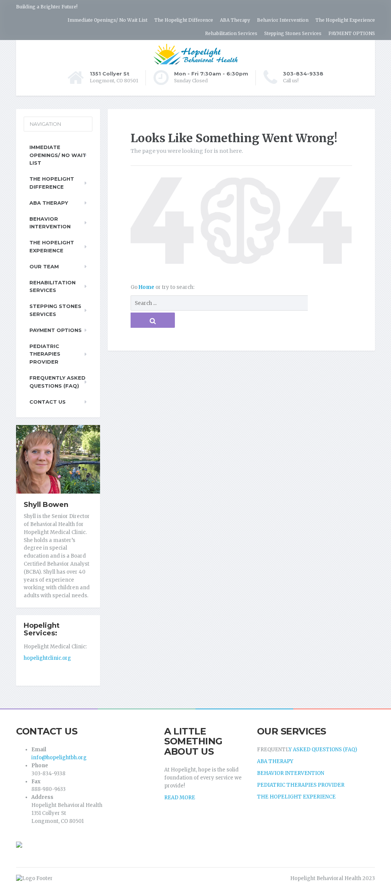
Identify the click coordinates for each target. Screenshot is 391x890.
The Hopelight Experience (345, 20)
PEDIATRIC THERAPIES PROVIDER (300, 785)
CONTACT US (47, 402)
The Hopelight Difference (183, 20)
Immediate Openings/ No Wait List (107, 20)
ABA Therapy (235, 20)
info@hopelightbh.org (59, 757)
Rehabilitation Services (231, 33)
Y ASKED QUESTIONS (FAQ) (323, 749)
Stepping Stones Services (293, 33)
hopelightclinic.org (47, 658)
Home (147, 287)
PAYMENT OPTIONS (351, 33)
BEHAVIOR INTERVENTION (290, 773)
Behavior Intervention (283, 20)
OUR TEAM (44, 266)
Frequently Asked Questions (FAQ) (57, 382)
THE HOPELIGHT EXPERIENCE (296, 797)
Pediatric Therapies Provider (44, 354)
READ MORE (179, 797)
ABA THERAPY (275, 761)
